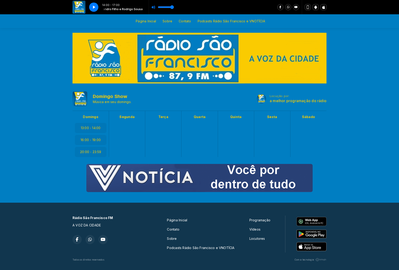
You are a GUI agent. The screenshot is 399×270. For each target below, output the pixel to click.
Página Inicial (146, 21)
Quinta (236, 117)
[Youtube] (296, 7)
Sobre (167, 21)
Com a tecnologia (304, 259)
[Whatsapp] (288, 7)
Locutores (257, 238)
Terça (163, 117)
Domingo (90, 117)
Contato (185, 21)
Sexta (272, 117)
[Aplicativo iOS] (323, 7)
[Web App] (308, 7)
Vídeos (254, 229)
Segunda (126, 117)
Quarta (200, 117)
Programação (259, 220)
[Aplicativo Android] (316, 7)
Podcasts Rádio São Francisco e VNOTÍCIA (231, 21)
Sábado (308, 117)
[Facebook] (280, 7)
